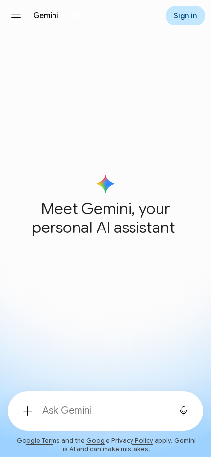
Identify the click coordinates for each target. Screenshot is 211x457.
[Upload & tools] (27, 411)
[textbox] (102, 411)
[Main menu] (15, 15)
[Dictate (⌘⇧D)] (183, 411)
